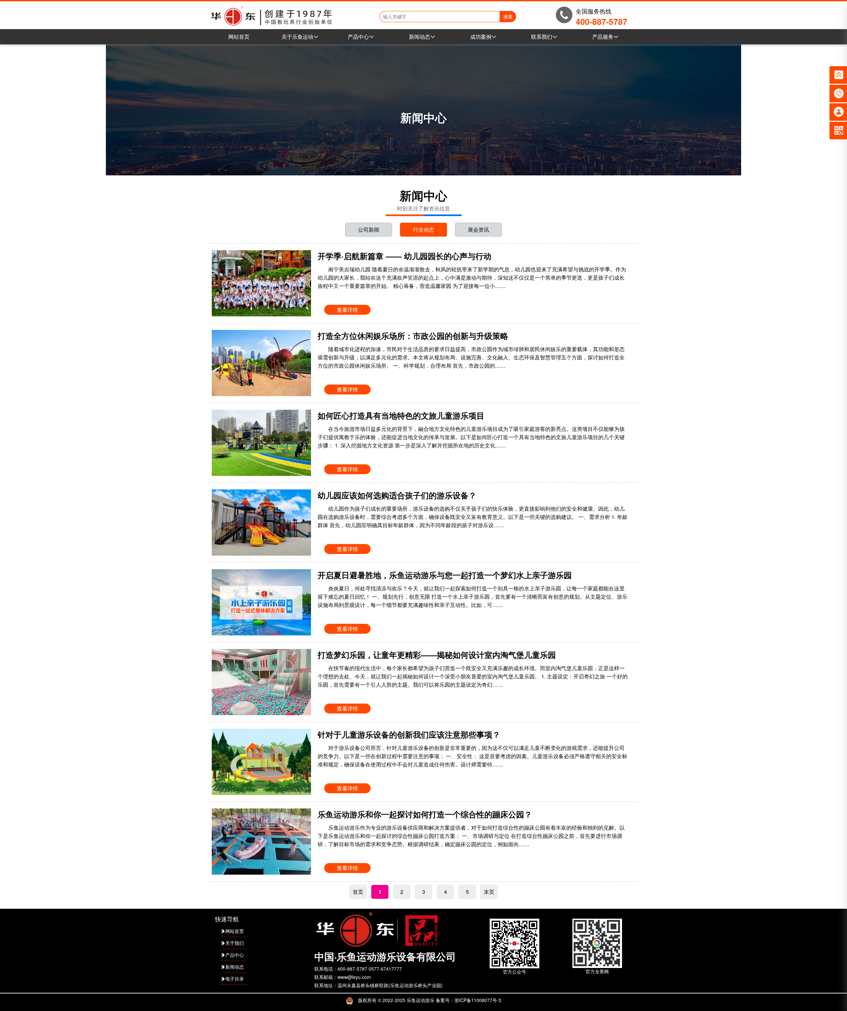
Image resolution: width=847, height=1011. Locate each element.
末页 (489, 892)
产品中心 (358, 36)
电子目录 (234, 978)
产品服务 (602, 36)
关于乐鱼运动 (297, 36)
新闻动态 (419, 36)
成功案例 (480, 36)
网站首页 (238, 36)
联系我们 (541, 36)
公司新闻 (368, 229)
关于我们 (234, 943)
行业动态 (423, 229)
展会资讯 (478, 229)
